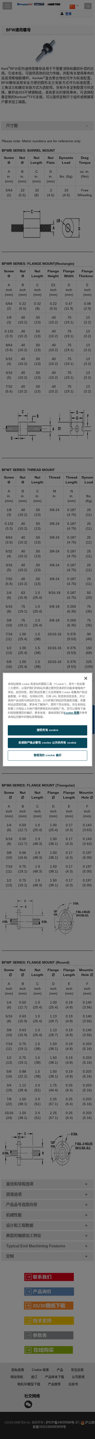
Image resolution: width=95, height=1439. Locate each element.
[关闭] (85, 678)
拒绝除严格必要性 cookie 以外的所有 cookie (47, 742)
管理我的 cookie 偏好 (48, 755)
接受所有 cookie (47, 730)
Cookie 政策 (71, 712)
